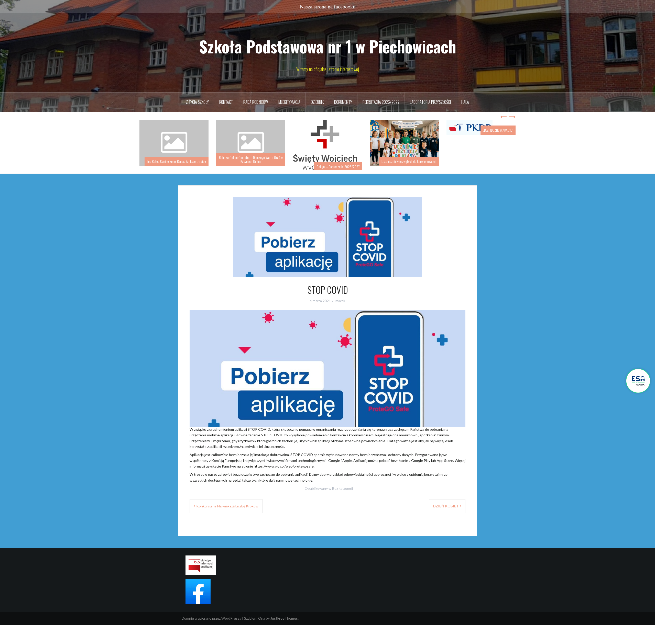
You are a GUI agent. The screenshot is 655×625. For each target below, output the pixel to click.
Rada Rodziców (255, 102)
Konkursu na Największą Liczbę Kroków (227, 506)
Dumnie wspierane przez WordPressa (211, 618)
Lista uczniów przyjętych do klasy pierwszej (408, 161)
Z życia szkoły (197, 102)
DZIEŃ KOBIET (446, 506)
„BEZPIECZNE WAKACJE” (498, 130)
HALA (465, 102)
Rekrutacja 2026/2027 (381, 102)
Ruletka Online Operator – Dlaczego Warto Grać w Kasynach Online (251, 159)
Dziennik (317, 102)
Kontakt (226, 102)
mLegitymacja (289, 102)
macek (340, 301)
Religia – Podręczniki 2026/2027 (338, 166)
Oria (261, 618)
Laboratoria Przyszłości (430, 102)
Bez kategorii (342, 488)
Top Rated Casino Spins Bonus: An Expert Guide (176, 161)
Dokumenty (343, 102)
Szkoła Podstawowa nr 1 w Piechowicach (327, 46)
